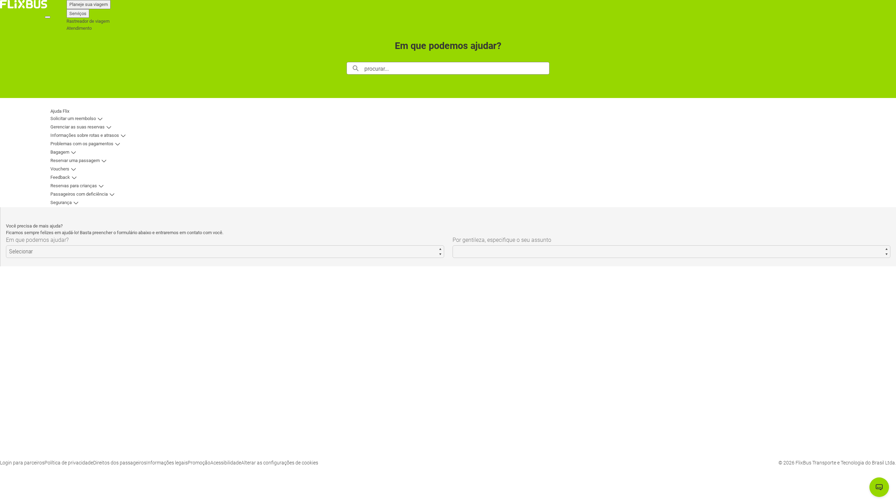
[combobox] (456, 68)
